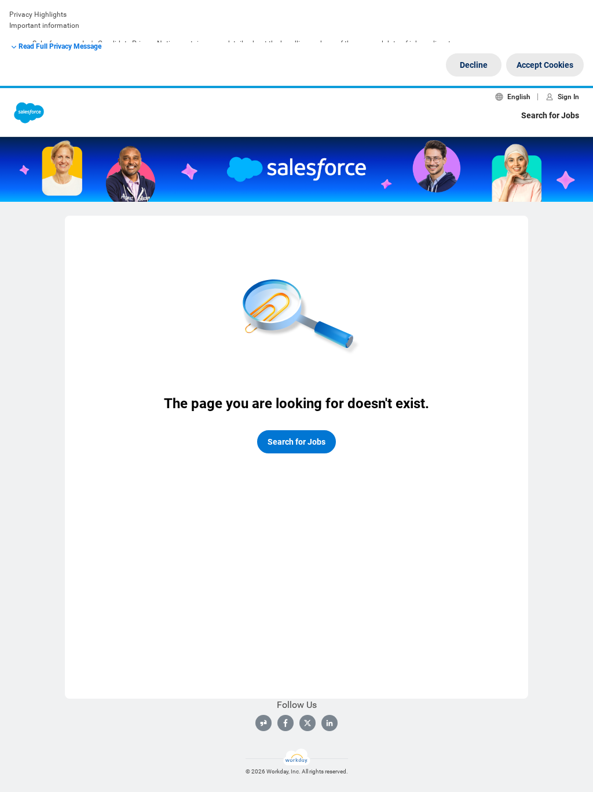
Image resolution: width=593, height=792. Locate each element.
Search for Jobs (550, 115)
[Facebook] (285, 723)
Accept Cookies (545, 65)
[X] (307, 723)
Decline (474, 65)
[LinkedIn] (329, 723)
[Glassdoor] (263, 723)
